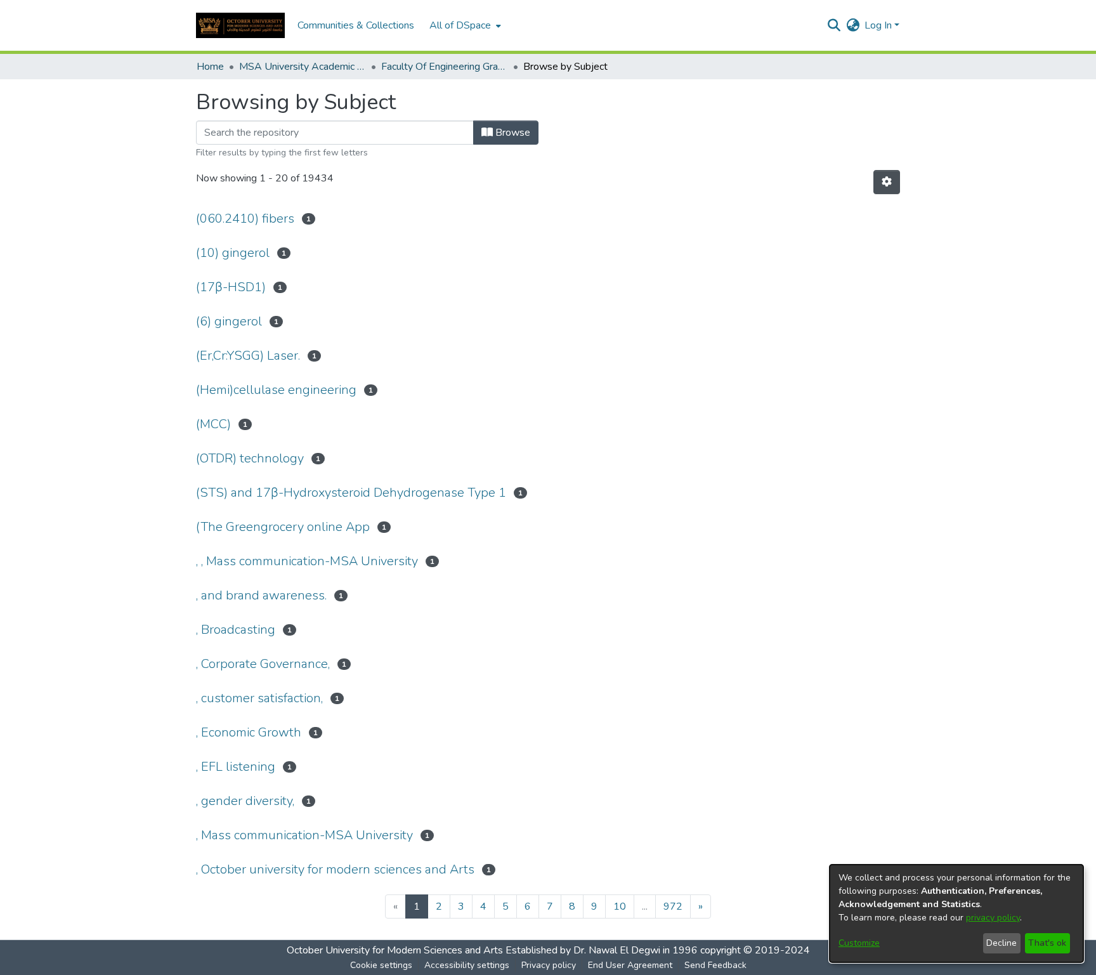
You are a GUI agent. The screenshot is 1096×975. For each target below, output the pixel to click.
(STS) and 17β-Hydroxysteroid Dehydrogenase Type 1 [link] (351, 492)
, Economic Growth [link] (248, 732)
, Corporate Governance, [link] (263, 663)
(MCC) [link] (213, 424)
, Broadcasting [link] (235, 629)
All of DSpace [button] (460, 25)
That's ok (1047, 943)
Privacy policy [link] (548, 965)
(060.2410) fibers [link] (245, 218)
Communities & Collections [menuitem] (355, 25)
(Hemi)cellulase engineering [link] (276, 389)
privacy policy (993, 918)
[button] (240, 25)
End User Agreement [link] (630, 965)
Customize (859, 943)
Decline (1001, 943)
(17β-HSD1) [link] (231, 287)
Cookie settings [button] (381, 965)
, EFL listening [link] (235, 766)
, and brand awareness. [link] (261, 595)
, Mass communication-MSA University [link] (304, 835)
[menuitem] (464, 25)
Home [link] (210, 67)
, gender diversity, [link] (245, 800)
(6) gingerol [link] (229, 321)
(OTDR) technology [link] (250, 458)
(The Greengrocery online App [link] (283, 526)
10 (619, 906)
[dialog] (956, 913)
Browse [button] (511, 133)
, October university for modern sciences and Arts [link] (335, 869)
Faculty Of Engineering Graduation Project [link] (444, 67)
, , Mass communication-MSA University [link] (307, 561)
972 (672, 906)
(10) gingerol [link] (233, 252)
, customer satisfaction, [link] (259, 698)
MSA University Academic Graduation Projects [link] (302, 67)
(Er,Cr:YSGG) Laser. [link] (248, 355)
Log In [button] (879, 25)
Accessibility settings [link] (466, 965)
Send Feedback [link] (715, 965)
